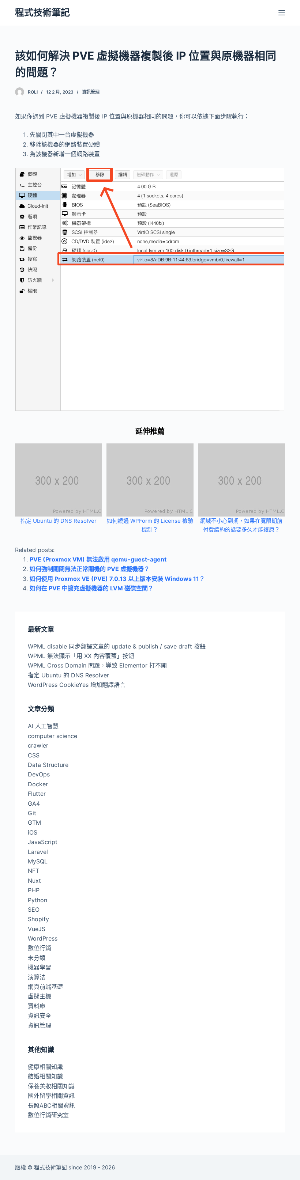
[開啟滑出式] (281, 13)
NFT (33, 870)
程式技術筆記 (42, 12)
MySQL (38, 861)
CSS (34, 755)
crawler (38, 745)
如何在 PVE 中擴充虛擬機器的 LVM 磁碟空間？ (92, 588)
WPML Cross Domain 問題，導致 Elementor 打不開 (97, 665)
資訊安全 (39, 1015)
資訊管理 (91, 92)
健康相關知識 (45, 1066)
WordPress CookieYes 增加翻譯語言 (76, 684)
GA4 (34, 803)
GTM (34, 822)
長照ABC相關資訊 (51, 1105)
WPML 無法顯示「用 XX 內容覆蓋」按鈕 (81, 655)
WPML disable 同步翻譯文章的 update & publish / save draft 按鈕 (117, 646)
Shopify (38, 919)
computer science (52, 736)
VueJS (36, 929)
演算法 (36, 977)
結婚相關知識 (45, 1076)
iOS (32, 832)
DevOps (39, 774)
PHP (34, 890)
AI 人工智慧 (43, 726)
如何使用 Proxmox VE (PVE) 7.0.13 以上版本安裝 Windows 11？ (117, 578)
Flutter (37, 793)
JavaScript (42, 842)
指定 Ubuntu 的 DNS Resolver (58, 520)
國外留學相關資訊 (51, 1095)
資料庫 (36, 1006)
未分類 (36, 957)
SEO (34, 909)
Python (37, 900)
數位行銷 (39, 948)
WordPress (42, 938)
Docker (38, 784)
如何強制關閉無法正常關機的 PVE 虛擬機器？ (90, 568)
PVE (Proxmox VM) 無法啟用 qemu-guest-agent (98, 559)
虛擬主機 (39, 996)
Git (32, 813)
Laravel (38, 851)
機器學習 (39, 967)
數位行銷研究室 (48, 1115)
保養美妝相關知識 (51, 1086)
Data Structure (48, 764)
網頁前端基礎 (45, 986)
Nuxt (34, 880)
